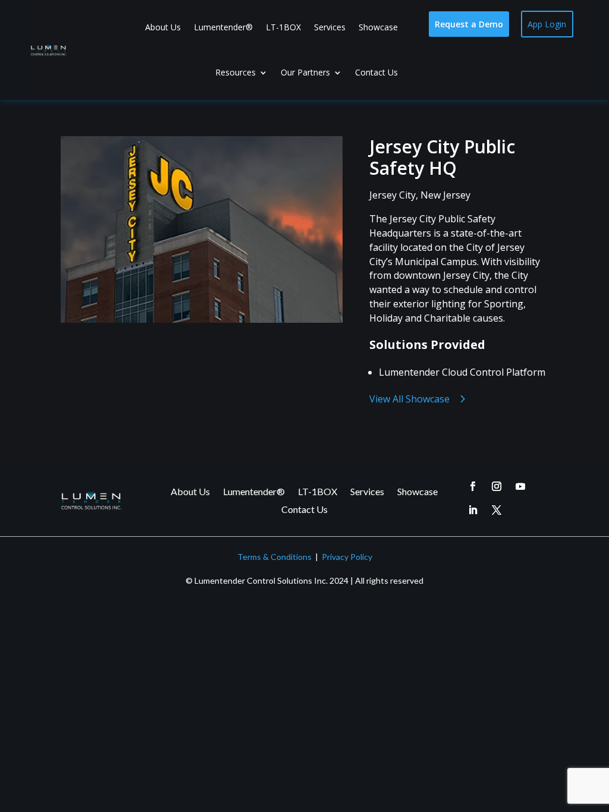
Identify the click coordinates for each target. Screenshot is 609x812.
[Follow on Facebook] (472, 486)
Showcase (378, 27)
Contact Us (376, 72)
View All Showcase (409, 398)
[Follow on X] (496, 510)
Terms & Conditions (274, 557)
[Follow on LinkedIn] (472, 510)
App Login (547, 24)
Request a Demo (469, 24)
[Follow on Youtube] (520, 486)
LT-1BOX (283, 27)
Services (330, 27)
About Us (163, 27)
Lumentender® (223, 27)
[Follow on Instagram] (496, 486)
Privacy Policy (347, 557)
